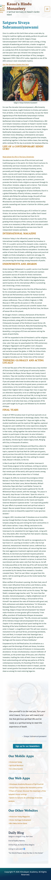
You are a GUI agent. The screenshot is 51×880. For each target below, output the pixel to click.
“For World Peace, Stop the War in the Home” (25, 853)
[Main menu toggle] (47, 9)
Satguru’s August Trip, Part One (20, 836)
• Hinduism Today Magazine (19, 817)
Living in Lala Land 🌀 (16, 849)
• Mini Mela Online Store (17, 823)
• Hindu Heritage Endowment (19, 820)
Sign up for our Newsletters (27, 746)
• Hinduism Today (15, 762)
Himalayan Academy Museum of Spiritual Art (26, 784)
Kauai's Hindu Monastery (19, 6)
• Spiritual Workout (15, 765)
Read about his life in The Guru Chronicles (18, 157)
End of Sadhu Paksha (16, 841)
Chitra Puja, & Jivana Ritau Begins (21, 845)
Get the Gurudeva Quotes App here (16, 64)
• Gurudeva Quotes (15, 769)
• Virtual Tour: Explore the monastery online (25, 788)
